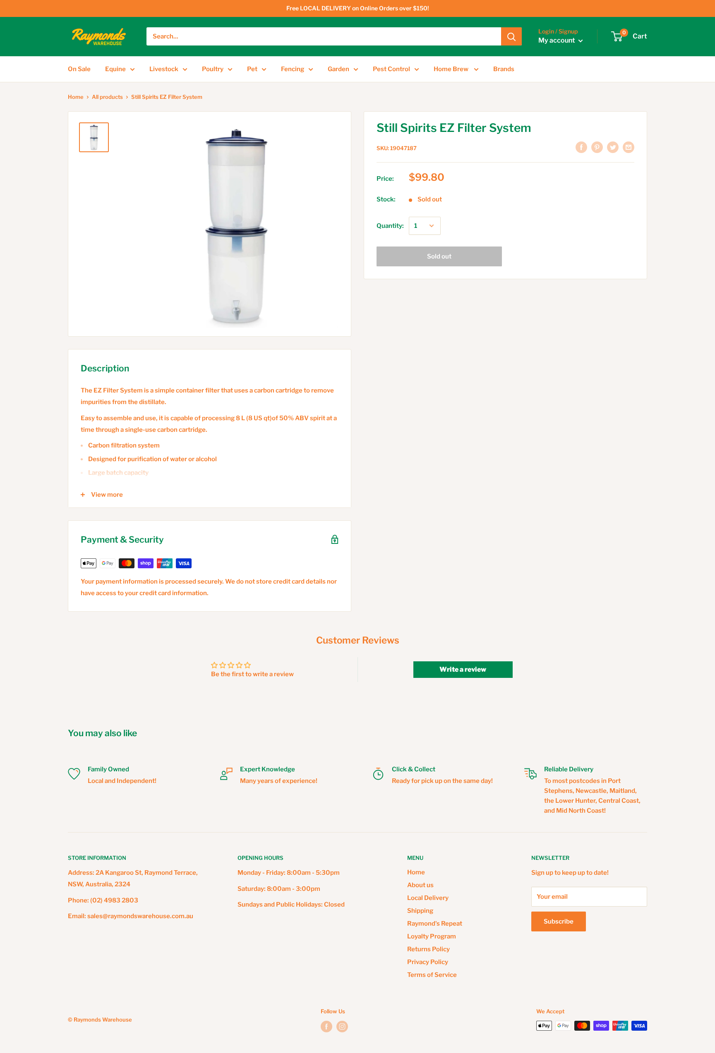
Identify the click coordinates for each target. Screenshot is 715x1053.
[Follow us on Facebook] (326, 1026)
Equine (115, 69)
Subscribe (558, 921)
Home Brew (452, 69)
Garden (338, 69)
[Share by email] (628, 147)
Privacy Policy (427, 962)
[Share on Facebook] (581, 147)
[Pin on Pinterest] (597, 147)
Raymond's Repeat (434, 923)
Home (76, 96)
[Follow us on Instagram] (342, 1026)
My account (557, 41)
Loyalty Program (431, 936)
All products (107, 96)
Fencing (292, 69)
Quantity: (390, 226)
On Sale (79, 69)
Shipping (420, 910)
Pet (252, 69)
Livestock (163, 69)
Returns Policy (428, 949)
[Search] (511, 36)
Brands (503, 69)
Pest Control (391, 69)
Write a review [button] (462, 669)
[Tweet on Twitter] (613, 147)
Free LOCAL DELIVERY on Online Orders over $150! (357, 8)
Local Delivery (428, 898)
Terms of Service (432, 975)
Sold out (439, 256)
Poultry (212, 69)
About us (420, 885)
